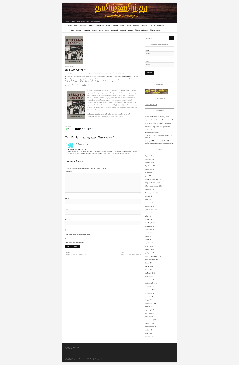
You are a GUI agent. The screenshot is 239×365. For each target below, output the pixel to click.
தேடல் (88, 21)
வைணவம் (123, 30)
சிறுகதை (90, 73)
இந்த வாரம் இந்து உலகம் (152, 179)
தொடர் (147, 266)
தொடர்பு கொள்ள (95, 21)
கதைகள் (152, 25)
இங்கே (84, 85)
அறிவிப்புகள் (148, 166)
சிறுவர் (147, 239)
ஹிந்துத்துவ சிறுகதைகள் (122, 73)
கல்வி (72, 30)
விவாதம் (130, 30)
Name (67, 198)
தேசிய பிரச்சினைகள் (151, 256)
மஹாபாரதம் (148, 310)
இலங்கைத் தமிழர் (150, 193)
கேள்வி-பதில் (114, 30)
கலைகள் (94, 30)
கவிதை (147, 219)
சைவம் (107, 30)
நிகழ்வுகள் (83, 25)
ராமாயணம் (148, 313)
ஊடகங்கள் (148, 203)
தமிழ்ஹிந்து (95, 73)
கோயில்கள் (87, 30)
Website (67, 220)
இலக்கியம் (144, 25)
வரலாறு (108, 25)
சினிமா (122, 25)
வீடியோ (147, 330)
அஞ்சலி (147, 156)
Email (67, 209)
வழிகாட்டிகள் (160, 25)
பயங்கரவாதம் (149, 283)
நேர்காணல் (148, 276)
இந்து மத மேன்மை (155, 30)
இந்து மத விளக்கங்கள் (141, 30)
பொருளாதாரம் (100, 25)
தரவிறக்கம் (148, 253)
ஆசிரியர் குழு (69, 73)
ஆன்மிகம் (115, 25)
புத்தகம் (128, 25)
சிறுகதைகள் (102, 73)
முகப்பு (67, 21)
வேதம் (101, 30)
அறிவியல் (91, 25)
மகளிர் (147, 306)
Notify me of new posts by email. (75, 242)
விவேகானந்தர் (149, 326)
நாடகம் (147, 270)
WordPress (90, 359)
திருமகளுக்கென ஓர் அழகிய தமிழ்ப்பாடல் (157, 116)
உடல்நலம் (147, 196)
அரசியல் (69, 25)
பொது (147, 300)
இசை (146, 176)
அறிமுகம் (73, 21)
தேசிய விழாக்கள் (150, 259)
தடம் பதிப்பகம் (132, 73)
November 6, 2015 (79, 73)
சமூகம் (76, 25)
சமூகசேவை (148, 229)
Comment (68, 172)
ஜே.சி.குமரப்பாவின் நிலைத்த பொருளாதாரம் (158, 123)
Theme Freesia (83, 359)
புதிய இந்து (148, 293)
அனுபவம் (148, 159)
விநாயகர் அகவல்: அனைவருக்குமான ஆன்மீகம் (159, 120)
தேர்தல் (147, 263)
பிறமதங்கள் (136, 25)
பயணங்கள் (148, 286)
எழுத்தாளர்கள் (81, 21)
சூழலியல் (148, 243)
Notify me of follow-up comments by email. (78, 235)
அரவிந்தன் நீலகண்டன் (110, 73)
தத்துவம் (78, 30)
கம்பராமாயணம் (149, 209)
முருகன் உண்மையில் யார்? (152, 132)
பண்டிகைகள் (149, 280)
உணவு (147, 199)
